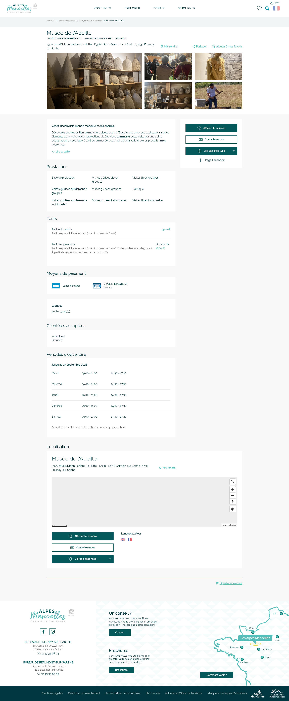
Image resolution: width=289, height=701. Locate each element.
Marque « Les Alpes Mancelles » (227, 693)
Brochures (121, 669)
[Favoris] (259, 8)
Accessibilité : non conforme (123, 693)
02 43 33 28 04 (49, 653)
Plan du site (153, 693)
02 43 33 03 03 (50, 674)
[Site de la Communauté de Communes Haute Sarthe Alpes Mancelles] (277, 693)
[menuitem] (22, 8)
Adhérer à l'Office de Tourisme (183, 693)
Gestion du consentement (84, 693)
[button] (267, 8)
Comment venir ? (217, 674)
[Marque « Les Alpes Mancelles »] (257, 693)
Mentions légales (52, 693)
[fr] (277, 8)
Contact (119, 632)
